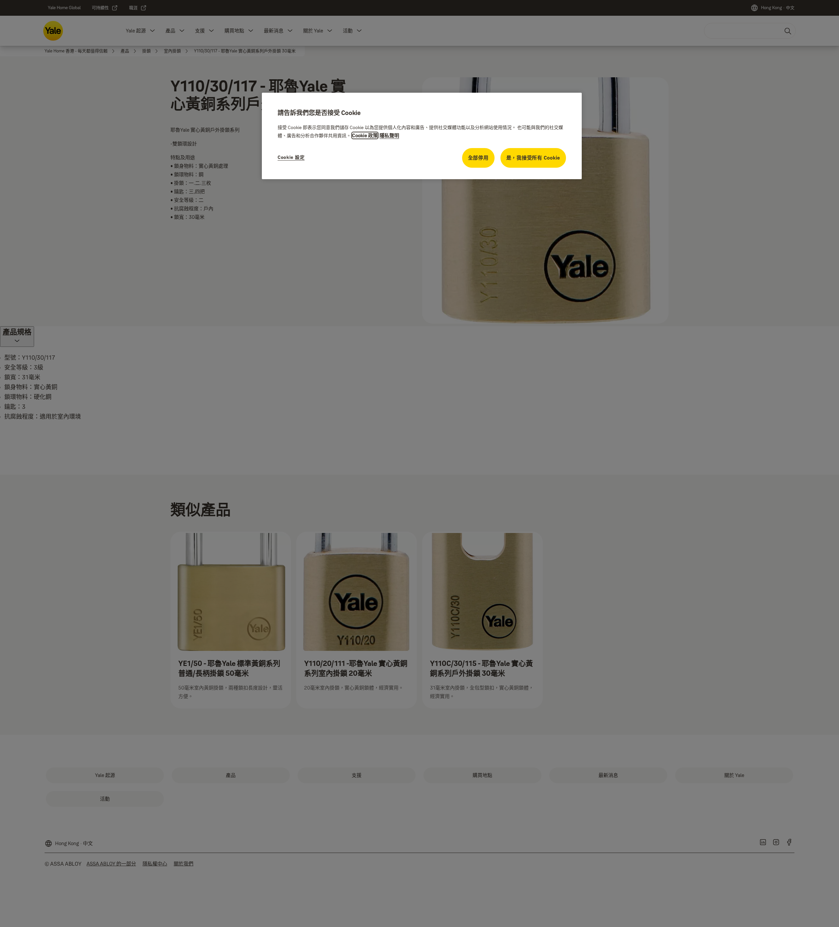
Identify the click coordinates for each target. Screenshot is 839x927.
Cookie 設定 (291, 157)
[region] (422, 136)
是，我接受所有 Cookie (533, 158)
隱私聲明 (389, 135)
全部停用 (478, 158)
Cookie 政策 (365, 135)
